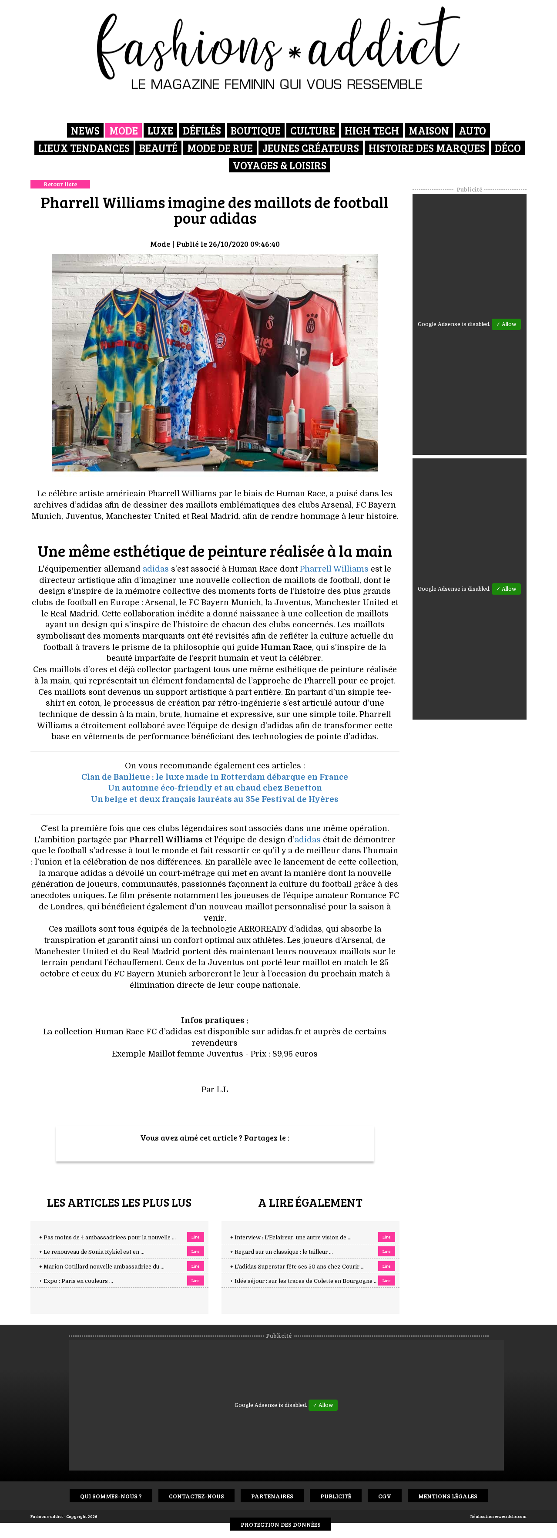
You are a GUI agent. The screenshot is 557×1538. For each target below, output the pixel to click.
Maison (429, 130)
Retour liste (60, 184)
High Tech (372, 130)
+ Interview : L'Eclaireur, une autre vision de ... (291, 1238)
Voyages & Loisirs (279, 165)
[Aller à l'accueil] (278, 48)
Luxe (160, 130)
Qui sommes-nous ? (111, 1496)
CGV (384, 1496)
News (85, 130)
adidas (156, 569)
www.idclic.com (511, 1516)
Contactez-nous (196, 1496)
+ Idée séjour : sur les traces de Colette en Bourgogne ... (304, 1281)
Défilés (202, 130)
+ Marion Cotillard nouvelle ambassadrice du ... (101, 1267)
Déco (508, 148)
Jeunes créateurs (310, 148)
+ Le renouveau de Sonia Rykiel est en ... (91, 1252)
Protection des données (281, 1524)
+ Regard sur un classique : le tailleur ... (281, 1252)
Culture (312, 130)
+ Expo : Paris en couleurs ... (76, 1281)
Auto (472, 130)
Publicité (335, 1496)
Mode (123, 130)
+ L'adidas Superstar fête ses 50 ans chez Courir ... (297, 1267)
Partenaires (272, 1496)
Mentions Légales (447, 1496)
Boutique (256, 130)
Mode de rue (220, 148)
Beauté (158, 148)
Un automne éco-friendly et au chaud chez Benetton (215, 788)
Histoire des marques (427, 148)
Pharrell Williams (334, 569)
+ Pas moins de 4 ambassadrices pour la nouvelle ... (107, 1238)
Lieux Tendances (84, 148)
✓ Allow (506, 324)
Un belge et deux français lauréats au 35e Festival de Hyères (215, 799)
